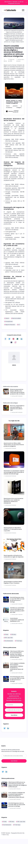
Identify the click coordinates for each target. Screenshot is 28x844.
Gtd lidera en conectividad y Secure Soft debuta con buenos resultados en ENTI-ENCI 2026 (17, 610)
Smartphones (9, 321)
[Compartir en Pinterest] (13, 338)
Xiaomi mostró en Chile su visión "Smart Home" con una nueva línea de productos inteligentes (14, 444)
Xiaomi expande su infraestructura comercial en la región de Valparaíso (13, 556)
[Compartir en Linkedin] (21, 338)
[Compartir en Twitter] (9, 338)
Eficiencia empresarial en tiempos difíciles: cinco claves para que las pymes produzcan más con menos (17, 392)
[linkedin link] (8, 728)
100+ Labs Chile (9, 637)
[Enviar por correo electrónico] (11, 342)
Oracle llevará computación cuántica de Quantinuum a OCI (17, 620)
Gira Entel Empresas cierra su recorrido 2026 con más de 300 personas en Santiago (17, 600)
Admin (5, 61)
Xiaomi (7, 318)
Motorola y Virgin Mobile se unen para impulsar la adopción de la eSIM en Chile (17, 408)
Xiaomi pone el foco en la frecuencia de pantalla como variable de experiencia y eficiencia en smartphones (13, 501)
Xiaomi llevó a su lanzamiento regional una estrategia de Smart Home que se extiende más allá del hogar (14, 472)
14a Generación (9, 641)
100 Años (14, 634)
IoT (19, 324)
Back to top (6, 834)
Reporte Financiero (10, 324)
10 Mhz (6, 634)
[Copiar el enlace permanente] (15, 342)
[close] (26, 2)
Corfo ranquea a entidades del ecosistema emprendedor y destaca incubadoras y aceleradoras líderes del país (17, 666)
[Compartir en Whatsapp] (17, 338)
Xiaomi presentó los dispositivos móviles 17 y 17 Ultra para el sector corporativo (13, 529)
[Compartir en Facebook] (5, 338)
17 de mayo (19, 641)
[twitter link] (4, 728)
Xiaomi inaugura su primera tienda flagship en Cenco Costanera (13, 582)
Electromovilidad (16, 318)
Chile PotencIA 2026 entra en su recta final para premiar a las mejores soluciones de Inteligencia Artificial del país (17, 654)
